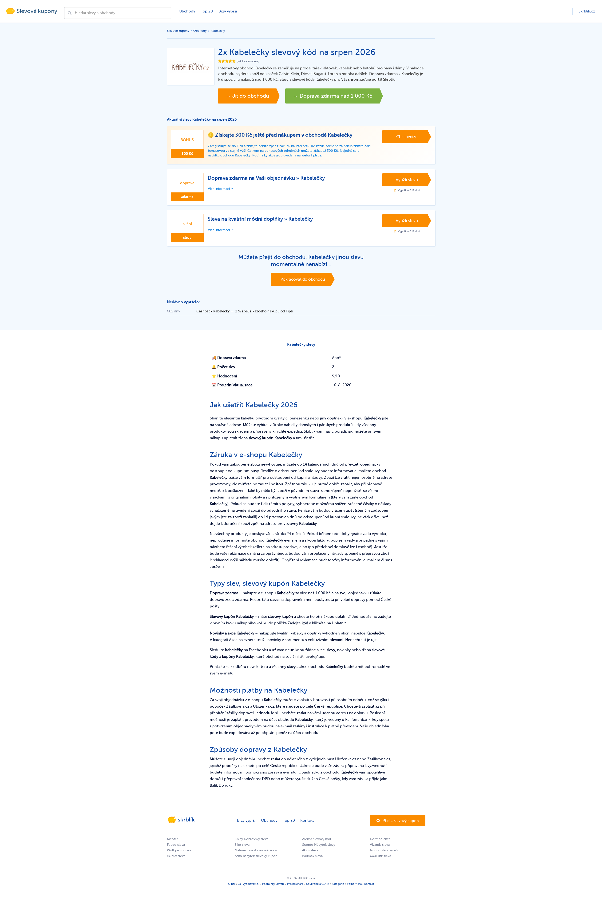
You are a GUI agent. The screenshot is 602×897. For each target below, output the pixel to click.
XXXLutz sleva (380, 856)
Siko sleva (242, 844)
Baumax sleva (312, 856)
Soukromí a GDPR (317, 883)
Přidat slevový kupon (400, 821)
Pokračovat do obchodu (303, 279)
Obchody (187, 11)
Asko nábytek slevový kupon (256, 856)
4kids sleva (310, 850)
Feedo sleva (176, 844)
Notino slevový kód (384, 850)
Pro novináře (295, 883)
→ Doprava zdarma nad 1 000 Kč (332, 96)
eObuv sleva (176, 856)
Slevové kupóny (178, 30)
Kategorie (338, 883)
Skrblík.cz (586, 11)
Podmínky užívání (273, 883)
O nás (231, 883)
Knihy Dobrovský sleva (251, 839)
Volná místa (354, 883)
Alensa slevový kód (316, 839)
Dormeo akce (380, 839)
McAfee (173, 839)
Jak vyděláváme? (249, 883)
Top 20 (207, 11)
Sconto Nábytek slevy (318, 844)
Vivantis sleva (380, 844)
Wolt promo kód (179, 850)
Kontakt (307, 820)
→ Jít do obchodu (247, 96)
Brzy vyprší (227, 11)
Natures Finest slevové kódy (256, 850)
